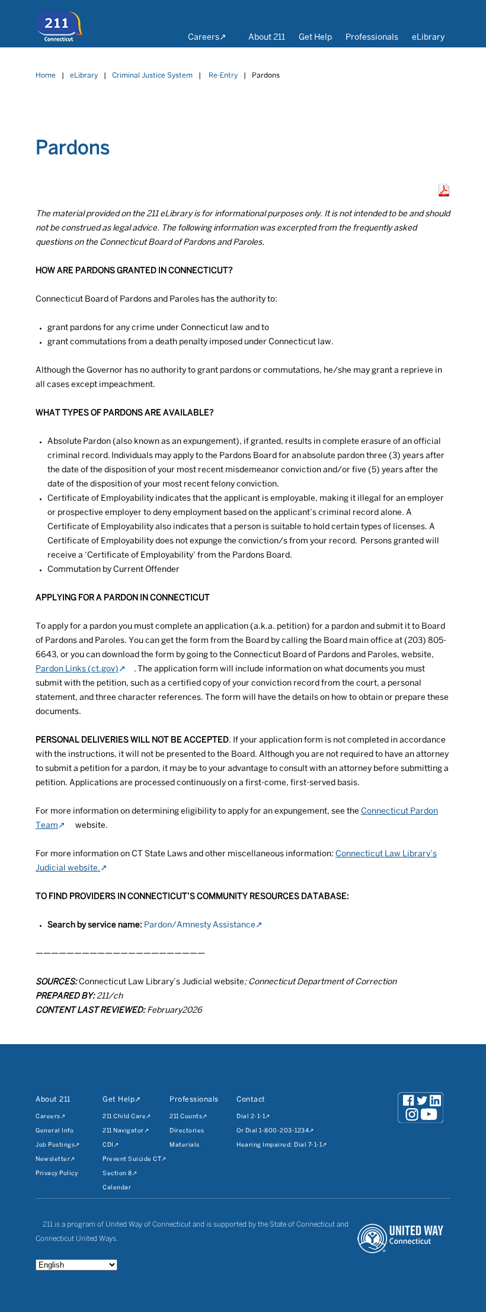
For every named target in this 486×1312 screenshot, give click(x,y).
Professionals (372, 37)
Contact (251, 1099)
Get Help (315, 37)
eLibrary (428, 37)
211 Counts (186, 1116)
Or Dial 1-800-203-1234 (272, 1131)
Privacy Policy (57, 1173)
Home (46, 75)
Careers (203, 37)
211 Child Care (124, 1116)
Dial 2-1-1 (250, 1116)
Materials (185, 1145)
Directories (187, 1131)
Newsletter (53, 1159)
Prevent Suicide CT (132, 1159)
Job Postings (55, 1145)
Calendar (117, 1188)
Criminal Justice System (152, 75)
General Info (54, 1131)
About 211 (266, 37)
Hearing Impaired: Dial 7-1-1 (279, 1145)
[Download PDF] (443, 194)
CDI (108, 1145)
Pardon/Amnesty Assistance (199, 925)
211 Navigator (123, 1131)
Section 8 (117, 1173)
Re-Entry (223, 75)
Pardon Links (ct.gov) (77, 669)
